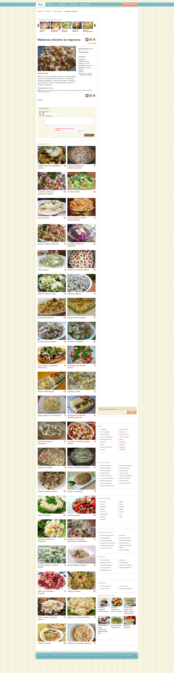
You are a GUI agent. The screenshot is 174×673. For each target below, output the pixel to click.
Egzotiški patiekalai (106, 562)
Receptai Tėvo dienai (106, 548)
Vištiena (82, 61)
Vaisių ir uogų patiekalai (126, 475)
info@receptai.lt (112, 655)
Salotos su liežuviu (43, 30)
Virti (120, 514)
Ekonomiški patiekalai (107, 565)
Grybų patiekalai (105, 473)
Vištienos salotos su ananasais (46, 540)
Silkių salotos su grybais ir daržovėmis (48, 366)
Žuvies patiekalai (124, 480)
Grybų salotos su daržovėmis (49, 415)
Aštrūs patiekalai (105, 560)
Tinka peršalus (123, 586)
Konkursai (62, 4)
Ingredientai (85, 4)
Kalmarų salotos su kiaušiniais (45, 442)
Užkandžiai (122, 449)
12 (64, 217)
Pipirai (81, 71)
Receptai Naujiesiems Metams (125, 546)
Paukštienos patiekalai (125, 465)
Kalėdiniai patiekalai (125, 538)
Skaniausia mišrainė (46, 318)
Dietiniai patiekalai (106, 586)
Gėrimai (103, 449)
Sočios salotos (57, 11)
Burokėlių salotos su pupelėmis (75, 245)
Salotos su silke (73, 391)
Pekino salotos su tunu (47, 294)
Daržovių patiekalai (106, 470)
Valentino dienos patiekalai (108, 543)
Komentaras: (48, 116)
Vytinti (121, 517)
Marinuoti (103, 512)
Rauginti (103, 519)
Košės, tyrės (122, 432)
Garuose (103, 504)
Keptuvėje (103, 507)
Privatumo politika (56, 655)
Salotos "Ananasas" (75, 491)
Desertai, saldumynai (106, 447)
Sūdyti (121, 504)
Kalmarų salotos (44, 515)
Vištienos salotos (74, 294)
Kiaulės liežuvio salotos (47, 342)
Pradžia (40, 11)
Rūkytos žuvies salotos (76, 318)
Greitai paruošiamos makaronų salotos (75, 167)
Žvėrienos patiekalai (124, 483)
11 (64, 491)
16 (64, 391)
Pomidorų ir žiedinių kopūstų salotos (78, 442)
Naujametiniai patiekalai (107, 545)
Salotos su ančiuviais (64, 30)
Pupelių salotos (73, 515)
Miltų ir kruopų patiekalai (107, 485)
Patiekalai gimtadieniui (125, 540)
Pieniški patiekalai (124, 468)
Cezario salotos (73, 192)
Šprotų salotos (43, 218)
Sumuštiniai (122, 442)
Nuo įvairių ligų (105, 588)
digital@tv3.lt (129, 655)
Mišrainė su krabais (75, 342)
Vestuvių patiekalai (124, 550)
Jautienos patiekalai (106, 475)
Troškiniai (122, 444)
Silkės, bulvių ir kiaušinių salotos (47, 618)
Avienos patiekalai (106, 465)
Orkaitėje (103, 517)
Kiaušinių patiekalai (106, 483)
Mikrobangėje (104, 514)
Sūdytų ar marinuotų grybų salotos (87, 31)
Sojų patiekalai (123, 470)
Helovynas (122, 535)
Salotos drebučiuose (46, 391)
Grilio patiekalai (105, 432)
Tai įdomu (73, 4)
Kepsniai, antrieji (105, 434)
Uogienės (122, 447)
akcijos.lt (90, 75)
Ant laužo (103, 502)
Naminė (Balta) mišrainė (77, 565)
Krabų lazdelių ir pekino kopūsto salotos (76, 219)
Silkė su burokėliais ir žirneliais (46, 592)
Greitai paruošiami (106, 567)
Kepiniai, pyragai (124, 429)
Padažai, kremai (123, 437)
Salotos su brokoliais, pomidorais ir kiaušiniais (77, 540)
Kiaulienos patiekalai (106, 480)
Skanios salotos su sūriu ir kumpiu (48, 566)
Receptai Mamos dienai (107, 535)
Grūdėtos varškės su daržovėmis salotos (46, 193)
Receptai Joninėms (124, 543)
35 (64, 165)
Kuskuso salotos (74, 591)
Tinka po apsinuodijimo (125, 588)
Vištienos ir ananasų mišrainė (79, 643)
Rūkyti (121, 502)
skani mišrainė (58, 90)
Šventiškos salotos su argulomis (75, 31)
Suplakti (121, 507)
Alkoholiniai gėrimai (106, 439)
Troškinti (121, 512)
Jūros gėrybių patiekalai (107, 478)
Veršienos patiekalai (124, 478)
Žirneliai (82, 67)
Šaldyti (121, 509)
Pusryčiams (104, 429)
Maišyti (84, 90)
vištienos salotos (67, 90)
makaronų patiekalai (47, 90)
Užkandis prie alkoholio (125, 565)
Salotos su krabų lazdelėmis (78, 467)
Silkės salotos (43, 270)
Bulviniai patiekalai (106, 468)
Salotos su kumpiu (45, 467)
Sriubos (121, 439)
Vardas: (47, 111)
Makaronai (83, 59)
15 (64, 317)
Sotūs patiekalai (123, 562)
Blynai (102, 444)
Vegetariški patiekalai (125, 567)
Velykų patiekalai (105, 538)
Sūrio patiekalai (123, 473)
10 (94, 515)
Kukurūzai (82, 65)
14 (64, 191)
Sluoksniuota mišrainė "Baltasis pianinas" (76, 416)
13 (94, 243)
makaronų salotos (77, 90)
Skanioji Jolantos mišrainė (48, 244)
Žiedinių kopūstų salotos (47, 491)
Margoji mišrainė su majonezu (55, 30)
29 (94, 191)
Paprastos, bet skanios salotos (76, 366)
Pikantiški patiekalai (106, 570)
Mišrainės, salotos (71, 11)
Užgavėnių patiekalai (106, 540)
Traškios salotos (44, 643)
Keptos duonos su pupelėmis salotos (49, 167)
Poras (81, 63)
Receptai (51, 4)
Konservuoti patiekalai (107, 437)
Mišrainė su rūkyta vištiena (78, 270)
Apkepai (103, 442)
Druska (82, 69)
